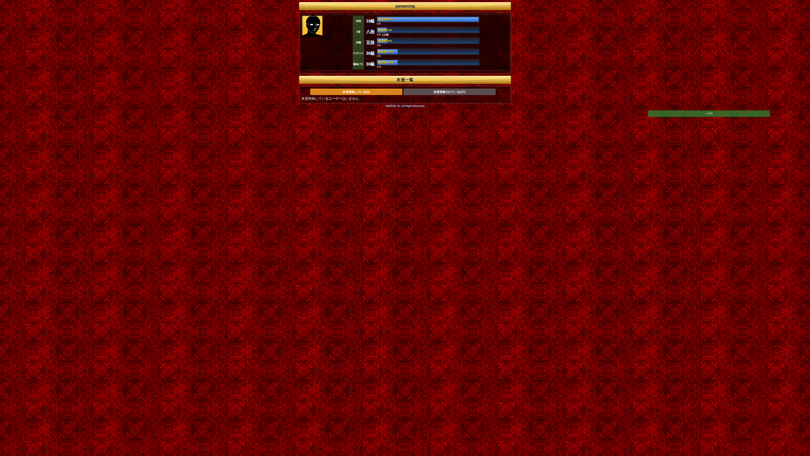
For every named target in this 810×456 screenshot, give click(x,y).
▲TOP (709, 113)
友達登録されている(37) (449, 92)
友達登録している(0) (356, 92)
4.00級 (385, 34)
